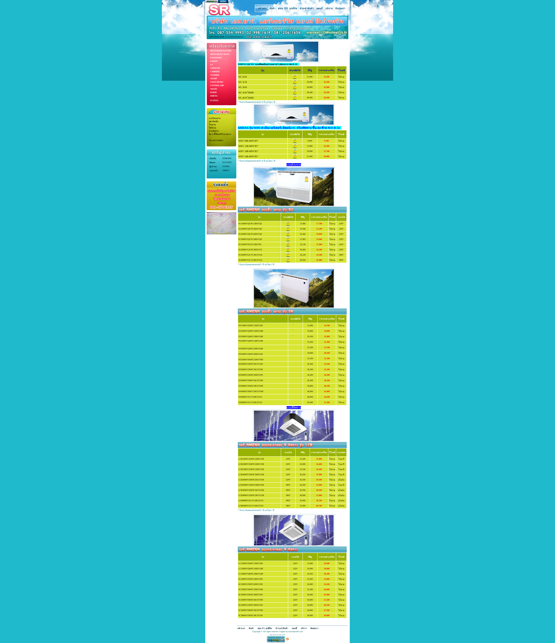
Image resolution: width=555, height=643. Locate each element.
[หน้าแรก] (261, 8)
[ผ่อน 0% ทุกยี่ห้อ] (287, 8)
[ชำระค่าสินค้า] (306, 8)
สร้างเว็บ (217, 1)
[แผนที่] (319, 8)
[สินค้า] (272, 8)
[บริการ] (329, 8)
